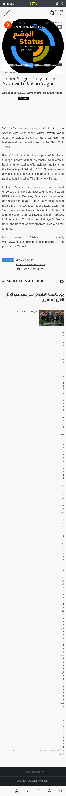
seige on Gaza (25, 259)
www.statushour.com (21, 241)
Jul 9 (61, 753)
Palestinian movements (30, 264)
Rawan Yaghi (55, 133)
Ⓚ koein (43, 780)
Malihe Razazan (53, 128)
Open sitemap (33, 771)
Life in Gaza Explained (30, 269)
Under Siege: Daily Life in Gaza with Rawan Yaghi (29, 81)
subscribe (48, 241)
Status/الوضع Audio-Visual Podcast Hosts (35, 93)
